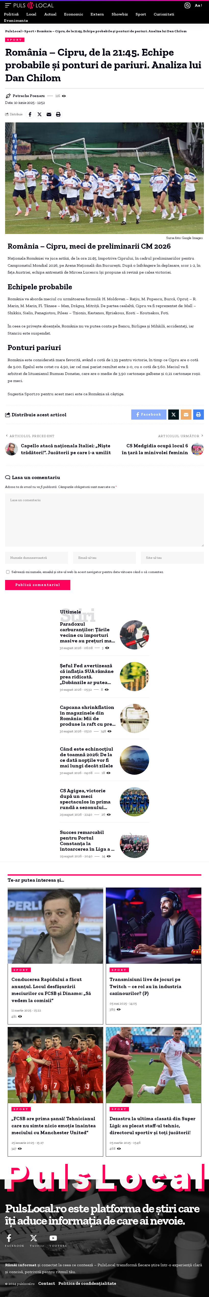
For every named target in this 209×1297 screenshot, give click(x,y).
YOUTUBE (58, 1245)
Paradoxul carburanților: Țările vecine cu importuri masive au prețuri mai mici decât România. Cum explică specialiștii (86, 632)
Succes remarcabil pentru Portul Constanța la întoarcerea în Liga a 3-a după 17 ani (88, 840)
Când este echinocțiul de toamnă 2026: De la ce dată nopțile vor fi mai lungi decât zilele (86, 757)
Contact (46, 1283)
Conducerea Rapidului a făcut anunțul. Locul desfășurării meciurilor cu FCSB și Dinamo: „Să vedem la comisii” (51, 989)
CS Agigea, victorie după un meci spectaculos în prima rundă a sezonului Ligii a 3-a (85, 799)
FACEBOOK (15, 1245)
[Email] (49, 114)
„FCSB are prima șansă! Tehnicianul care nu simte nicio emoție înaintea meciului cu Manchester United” (53, 1125)
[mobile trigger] (9, 5)
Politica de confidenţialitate (87, 1283)
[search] (187, 5)
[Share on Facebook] (30, 114)
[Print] (58, 114)
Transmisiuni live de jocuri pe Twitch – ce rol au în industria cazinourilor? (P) (145, 986)
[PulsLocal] (34, 5)
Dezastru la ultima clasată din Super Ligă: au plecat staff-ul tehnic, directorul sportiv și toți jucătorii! (152, 1125)
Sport (15, 39)
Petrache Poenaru (29, 95)
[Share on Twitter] (39, 114)
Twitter (37, 1245)
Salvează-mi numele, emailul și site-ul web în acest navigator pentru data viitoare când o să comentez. (87, 572)
